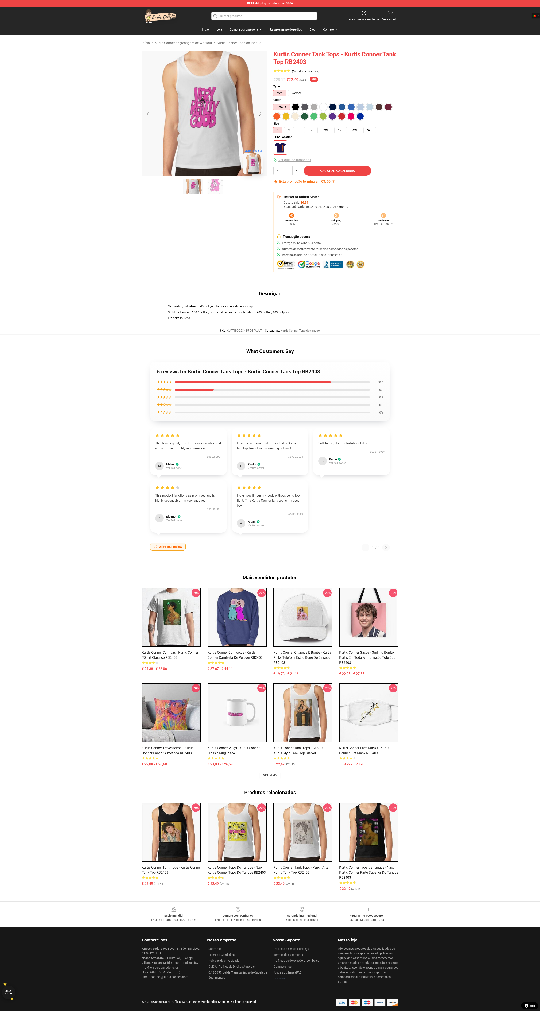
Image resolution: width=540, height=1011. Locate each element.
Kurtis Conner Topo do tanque (239, 43)
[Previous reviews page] (365, 547)
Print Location (282, 137)
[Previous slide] (148, 113)
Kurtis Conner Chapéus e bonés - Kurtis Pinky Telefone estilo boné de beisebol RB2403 (302, 658)
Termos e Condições (221, 954)
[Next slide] (260, 113)
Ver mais (270, 775)
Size (276, 123)
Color (277, 100)
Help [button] (532, 1005)
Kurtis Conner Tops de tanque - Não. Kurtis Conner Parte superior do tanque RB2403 (368, 872)
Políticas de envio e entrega (291, 949)
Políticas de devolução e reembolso (296, 960)
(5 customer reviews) (305, 71)
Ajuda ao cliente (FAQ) (288, 972)
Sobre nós (214, 949)
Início (146, 43)
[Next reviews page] (386, 547)
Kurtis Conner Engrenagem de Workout (183, 43)
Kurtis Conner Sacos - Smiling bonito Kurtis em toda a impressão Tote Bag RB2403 (367, 658)
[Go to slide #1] (193, 186)
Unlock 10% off (8, 992)
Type (276, 86)
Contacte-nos (283, 966)
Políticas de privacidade (223, 960)
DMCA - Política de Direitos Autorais (231, 966)
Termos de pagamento (288, 954)
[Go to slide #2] (215, 186)
